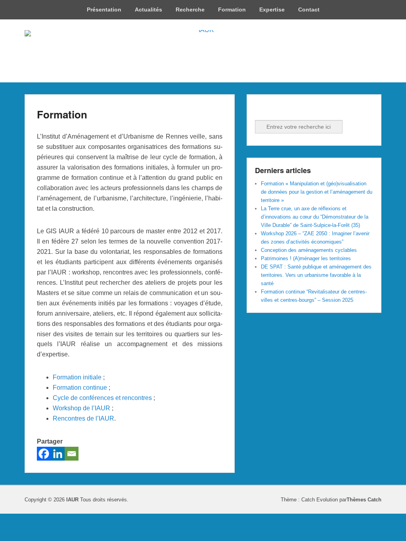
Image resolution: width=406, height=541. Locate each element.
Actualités (148, 9)
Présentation (104, 9)
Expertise (272, 9)
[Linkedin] (58, 454)
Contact (309, 9)
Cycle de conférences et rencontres (102, 397)
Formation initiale (78, 377)
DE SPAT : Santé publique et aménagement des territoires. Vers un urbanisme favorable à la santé (316, 275)
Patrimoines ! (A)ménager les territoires (306, 258)
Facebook (261, 109)
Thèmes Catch (364, 500)
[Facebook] (44, 454)
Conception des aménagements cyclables (309, 250)
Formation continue (80, 387)
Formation (232, 9)
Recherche (190, 9)
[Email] (72, 454)
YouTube (296, 109)
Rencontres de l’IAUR (83, 418)
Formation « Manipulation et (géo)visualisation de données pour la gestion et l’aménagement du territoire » (316, 192)
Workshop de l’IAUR (81, 408)
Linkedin (279, 109)
